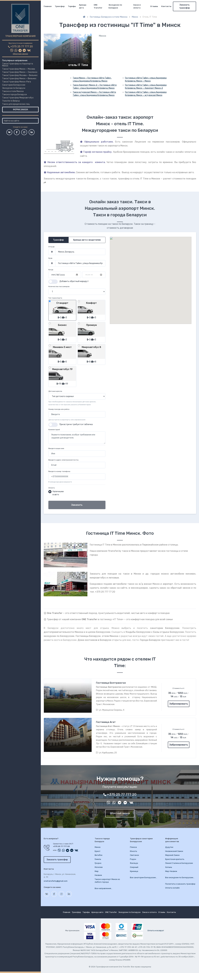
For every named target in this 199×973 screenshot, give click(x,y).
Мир (96, 871)
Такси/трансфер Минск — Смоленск (19, 72)
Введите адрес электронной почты (63, 460)
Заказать (76, 504)
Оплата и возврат (155, 930)
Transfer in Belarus (11, 101)
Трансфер (60, 6)
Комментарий (54, 430)
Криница (134, 871)
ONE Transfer (98, 6)
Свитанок (134, 855)
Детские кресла (55, 391)
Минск (135, 17)
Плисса (133, 847)
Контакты (166, 6)
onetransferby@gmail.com (55, 881)
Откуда (51, 247)
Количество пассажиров (58, 286)
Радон (133, 859)
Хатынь (168, 867)
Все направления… (103, 888)
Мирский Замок (172, 855)
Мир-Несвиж (171, 871)
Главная (48, 6)
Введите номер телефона (59, 471)
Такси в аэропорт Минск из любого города (107, 880)
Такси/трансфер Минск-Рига (16, 81)
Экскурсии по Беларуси (13, 88)
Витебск (98, 855)
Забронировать (178, 703)
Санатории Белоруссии (13, 85)
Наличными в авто (58, 493)
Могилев (99, 867)
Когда (50, 270)
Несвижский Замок (174, 851)
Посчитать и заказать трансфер (180, 884)
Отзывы (154, 6)
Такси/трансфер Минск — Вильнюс (19, 78)
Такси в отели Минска (13, 91)
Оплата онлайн (172, 888)
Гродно (98, 863)
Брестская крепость (174, 859)
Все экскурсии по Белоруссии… (179, 877)
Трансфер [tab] (58, 240)
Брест (97, 851)
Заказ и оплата (137, 6)
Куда (50, 258)
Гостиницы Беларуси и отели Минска (108, 17)
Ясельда (134, 863)
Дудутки (169, 847)
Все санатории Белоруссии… (143, 877)
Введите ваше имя (56, 448)
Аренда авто (82, 6)
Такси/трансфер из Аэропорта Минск (17, 64)
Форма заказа (20, 109)
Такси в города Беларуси (14, 94)
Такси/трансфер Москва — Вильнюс (20, 75)
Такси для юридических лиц (16, 104)
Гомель (98, 859)
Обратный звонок (20, 54)
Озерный (134, 867)
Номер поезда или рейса (58, 409)
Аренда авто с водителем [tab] (87, 240)
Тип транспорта (55, 298)
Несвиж (98, 875)
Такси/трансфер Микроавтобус (18, 97)
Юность (133, 851)
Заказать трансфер (184, 6)
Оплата (51, 488)
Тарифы (72, 6)
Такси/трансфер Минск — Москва (18, 69)
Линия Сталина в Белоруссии (179, 863)
